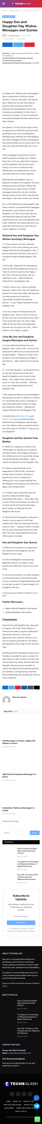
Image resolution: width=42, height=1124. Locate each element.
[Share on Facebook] (7, 45)
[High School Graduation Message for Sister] (21, 761)
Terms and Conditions (25, 1108)
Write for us (20, 1111)
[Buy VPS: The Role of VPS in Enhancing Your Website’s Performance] (8, 877)
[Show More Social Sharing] (37, 45)
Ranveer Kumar (14, 35)
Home (8, 1101)
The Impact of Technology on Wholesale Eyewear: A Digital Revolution (27, 864)
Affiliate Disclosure (12, 1105)
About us (17, 1101)
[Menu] (3, 3)
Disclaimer (9, 1108)
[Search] (39, 3)
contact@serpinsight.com (19, 1053)
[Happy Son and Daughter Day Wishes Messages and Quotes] (21, 76)
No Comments (9, 39)
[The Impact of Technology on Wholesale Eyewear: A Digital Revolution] (8, 864)
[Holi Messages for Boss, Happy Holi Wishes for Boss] (21, 727)
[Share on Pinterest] (29, 45)
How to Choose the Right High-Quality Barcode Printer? (27, 851)
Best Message (8, 16)
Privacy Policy (22, 931)
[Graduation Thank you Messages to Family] (21, 794)
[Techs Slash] (21, 3)
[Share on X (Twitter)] (18, 45)
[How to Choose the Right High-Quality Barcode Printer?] (8, 851)
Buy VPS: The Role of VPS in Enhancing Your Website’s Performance (27, 877)
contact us (28, 1101)
